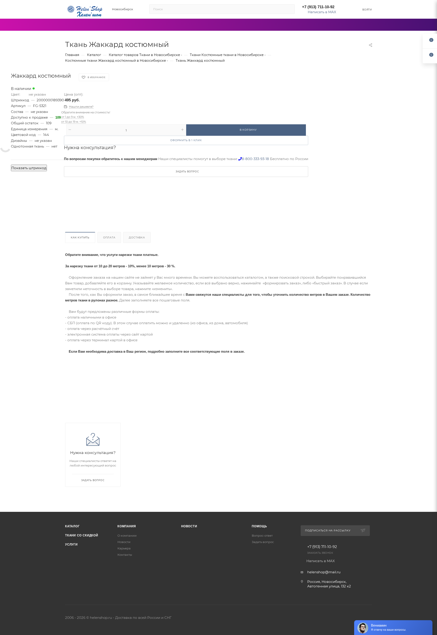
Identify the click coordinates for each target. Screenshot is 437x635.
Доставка (137, 237)
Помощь (259, 526)
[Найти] (289, 9)
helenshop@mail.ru (323, 572)
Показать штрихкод (28, 168)
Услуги (71, 544)
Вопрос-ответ (262, 535)
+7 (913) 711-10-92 (318, 7)
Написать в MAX (321, 12)
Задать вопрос (263, 542)
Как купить (80, 237)
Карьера (124, 548)
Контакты (124, 554)
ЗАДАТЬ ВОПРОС (187, 171)
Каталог (72, 526)
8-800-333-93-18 (255, 159)
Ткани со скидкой (81, 535)
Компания (126, 526)
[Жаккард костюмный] (5, 146)
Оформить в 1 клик (186, 140)
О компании (127, 535)
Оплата (109, 237)
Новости (123, 542)
